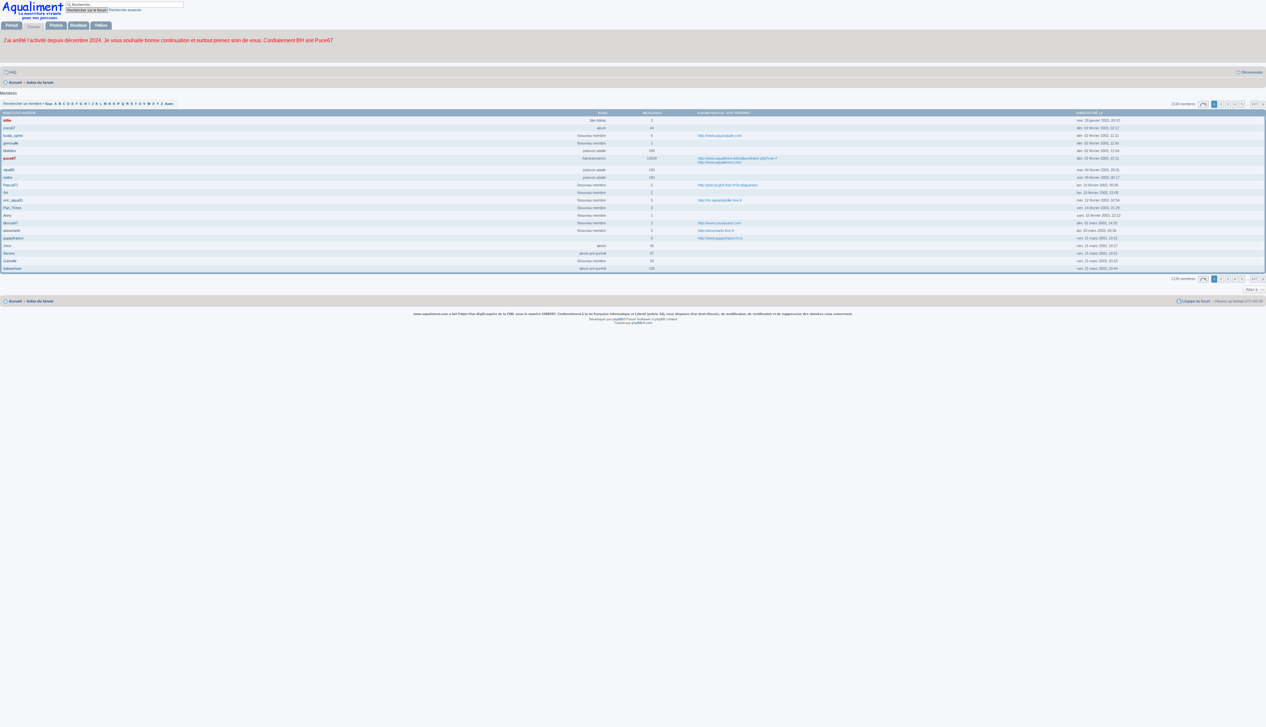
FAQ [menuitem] (12, 72)
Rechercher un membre (22, 104)
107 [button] (1254, 104)
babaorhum (12, 268)
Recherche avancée (125, 10)
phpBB (618, 319)
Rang (603, 113)
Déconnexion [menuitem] (1252, 72)
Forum (34, 27)
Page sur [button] (1203, 104)
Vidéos (101, 25)
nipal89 (9, 170)
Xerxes (9, 253)
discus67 (10, 223)
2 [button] (1221, 104)
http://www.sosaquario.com (719, 223)
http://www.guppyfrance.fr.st (720, 238)
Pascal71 (10, 185)
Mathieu (9, 151)
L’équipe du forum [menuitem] (1196, 301)
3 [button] (1228, 104)
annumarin (11, 231)
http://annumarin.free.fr (716, 231)
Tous (48, 104)
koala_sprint (13, 136)
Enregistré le (1089, 113)
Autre (169, 104)
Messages (652, 113)
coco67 (9, 128)
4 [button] (1235, 104)
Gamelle (9, 261)
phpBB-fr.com (642, 323)
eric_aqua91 (13, 200)
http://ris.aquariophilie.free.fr (720, 200)
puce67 (9, 158)
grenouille (10, 143)
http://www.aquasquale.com (720, 136)
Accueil (15, 301)
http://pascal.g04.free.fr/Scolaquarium (728, 185)
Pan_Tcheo (12, 208)
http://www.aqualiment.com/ (719, 162)
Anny (7, 215)
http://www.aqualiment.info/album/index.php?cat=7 (737, 158)
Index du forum (40, 301)
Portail (12, 25)
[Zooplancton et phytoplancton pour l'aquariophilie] (34, 20)
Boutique (78, 25)
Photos (56, 25)
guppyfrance (13, 238)
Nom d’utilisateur (19, 113)
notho (7, 177)
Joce (7, 246)
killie (7, 120)
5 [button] (1242, 104)
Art (5, 193)
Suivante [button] (1263, 104)
